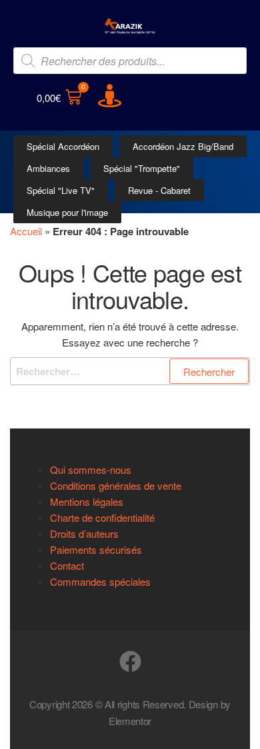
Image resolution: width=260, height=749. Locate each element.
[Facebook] (130, 661)
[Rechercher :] (130, 371)
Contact (67, 565)
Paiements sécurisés (96, 549)
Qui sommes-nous (90, 469)
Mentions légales (86, 501)
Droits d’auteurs (84, 533)
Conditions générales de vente (115, 485)
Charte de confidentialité (102, 517)
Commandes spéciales (100, 581)
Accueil (26, 231)
